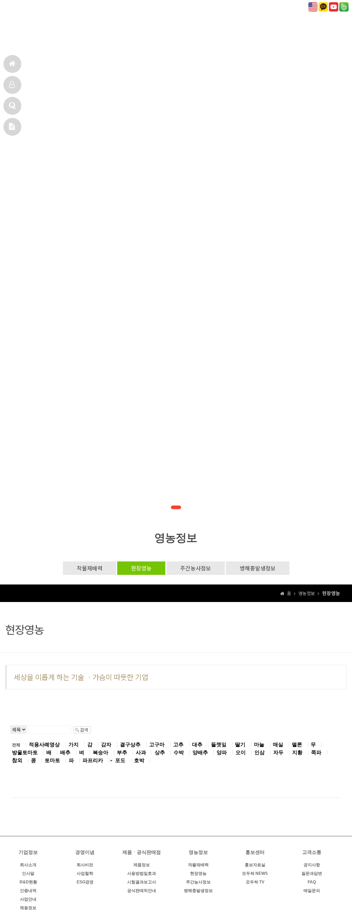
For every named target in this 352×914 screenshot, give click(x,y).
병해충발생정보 (258, 568)
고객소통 (329, 36)
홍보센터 (292, 36)
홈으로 (12, 64)
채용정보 (28, 907)
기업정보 (123, 36)
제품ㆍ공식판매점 (208, 36)
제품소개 (12, 85)
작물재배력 (89, 568)
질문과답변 (311, 873)
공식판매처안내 (141, 890)
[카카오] (323, 6)
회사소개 (28, 864)
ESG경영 (85, 882)
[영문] (313, 6)
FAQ (312, 882)
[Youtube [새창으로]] (333, 6)
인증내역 (28, 890)
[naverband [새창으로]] (344, 6)
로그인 (14, 6)
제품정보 (141, 864)
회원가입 (35, 6)
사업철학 (85, 873)
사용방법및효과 (141, 873)
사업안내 (28, 899)
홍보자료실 (255, 864)
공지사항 (312, 864)
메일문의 (12, 127)
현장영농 (141, 568)
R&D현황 (28, 882)
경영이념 (160, 36)
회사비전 (85, 864)
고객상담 (12, 106)
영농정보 (255, 36)
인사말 (28, 873)
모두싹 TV (255, 882)
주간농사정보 (195, 568)
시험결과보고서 (141, 882)
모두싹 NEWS (255, 873)
